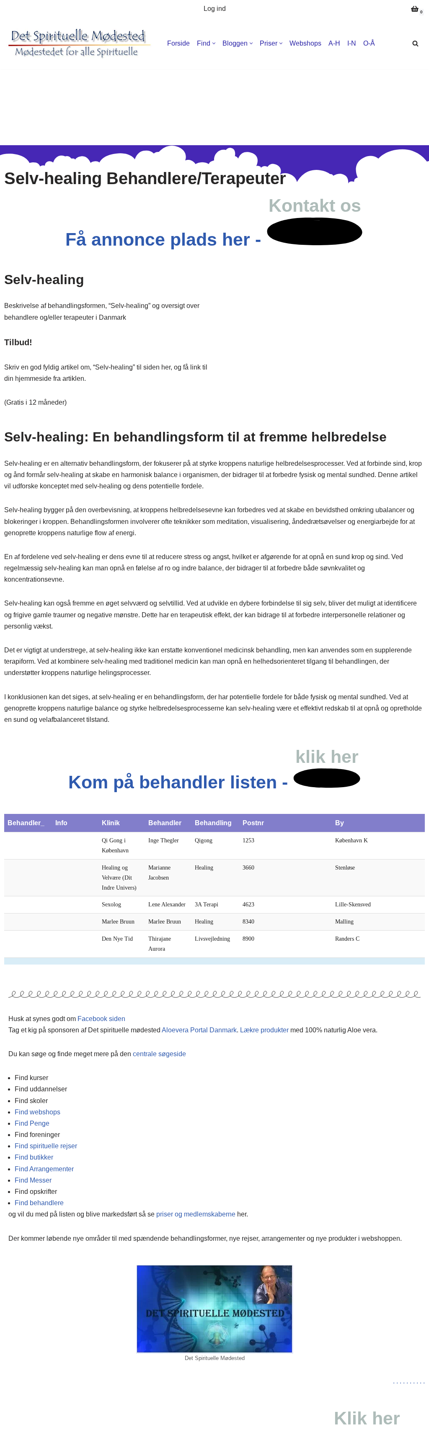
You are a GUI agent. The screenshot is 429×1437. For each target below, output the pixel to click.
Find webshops (37, 1112)
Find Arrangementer (44, 1169)
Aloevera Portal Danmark (199, 1030)
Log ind (215, 8)
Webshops (305, 43)
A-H (334, 43)
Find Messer (33, 1180)
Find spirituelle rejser (46, 1146)
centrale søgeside (159, 1053)
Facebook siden (101, 1018)
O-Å (369, 43)
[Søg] (415, 43)
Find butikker (34, 1157)
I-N (351, 43)
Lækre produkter (264, 1030)
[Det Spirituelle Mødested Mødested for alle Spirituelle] (79, 43)
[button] (213, 43)
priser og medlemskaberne (195, 1214)
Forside (178, 43)
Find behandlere (39, 1202)
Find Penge (32, 1123)
